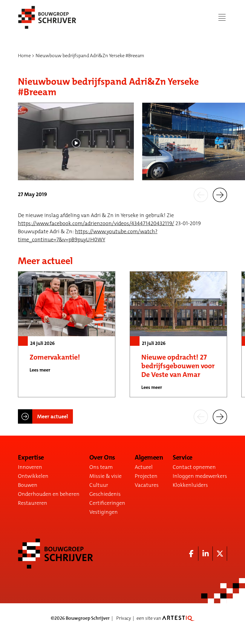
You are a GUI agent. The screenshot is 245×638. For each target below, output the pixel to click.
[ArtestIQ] (178, 618)
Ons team (101, 467)
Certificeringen (107, 503)
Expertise (31, 457)
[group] (66, 334)
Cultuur (98, 485)
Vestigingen (103, 512)
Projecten (146, 476)
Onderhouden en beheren (48, 494)
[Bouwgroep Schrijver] (47, 17)
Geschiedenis (105, 494)
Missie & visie (105, 476)
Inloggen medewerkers (200, 476)
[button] (201, 194)
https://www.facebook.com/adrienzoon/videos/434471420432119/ (96, 223)
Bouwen (27, 485)
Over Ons (102, 457)
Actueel (144, 467)
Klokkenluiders (190, 485)
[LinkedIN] (205, 553)
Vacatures (147, 485)
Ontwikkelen (33, 476)
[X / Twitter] (220, 553)
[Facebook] (191, 553)
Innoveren (30, 467)
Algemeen (149, 457)
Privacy (123, 618)
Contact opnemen (194, 467)
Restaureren (32, 503)
